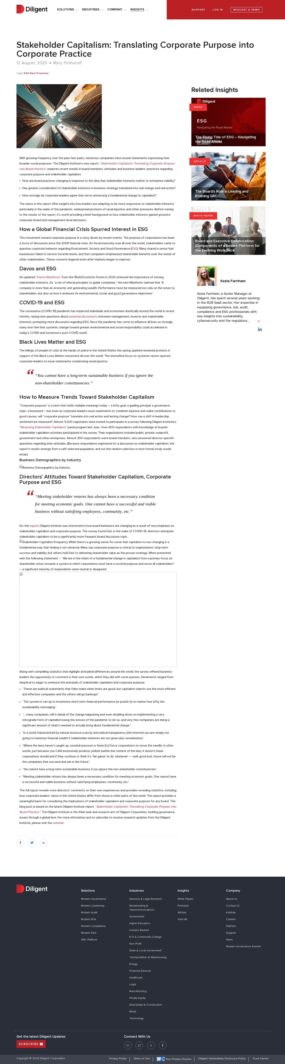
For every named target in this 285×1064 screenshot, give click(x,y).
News (229, 939)
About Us (231, 899)
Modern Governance (93, 899)
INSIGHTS (137, 9)
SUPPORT (199, 10)
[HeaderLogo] (32, 9)
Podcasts (183, 905)
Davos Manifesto (48, 277)
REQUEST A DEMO (246, 10)
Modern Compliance (93, 926)
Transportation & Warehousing (148, 957)
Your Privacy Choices (178, 1059)
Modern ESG (88, 933)
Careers (231, 919)
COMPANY (114, 9)
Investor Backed (139, 930)
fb (18, 841)
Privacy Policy (117, 1058)
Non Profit (135, 943)
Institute (231, 912)
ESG (134, 248)
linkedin (44, 841)
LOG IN (218, 10)
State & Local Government (145, 950)
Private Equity (137, 998)
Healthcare (135, 977)
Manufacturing (138, 991)
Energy (133, 964)
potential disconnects (83, 316)
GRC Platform (89, 939)
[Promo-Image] (98, 116)
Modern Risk (88, 919)
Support (231, 933)
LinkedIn (260, 329)
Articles (182, 912)
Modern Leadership (92, 905)
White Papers (185, 899)
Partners (231, 926)
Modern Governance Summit (243, 946)
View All (182, 919)
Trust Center (261, 1058)
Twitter (139, 1043)
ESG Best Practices (36, 73)
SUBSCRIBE (29, 1044)
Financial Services (140, 971)
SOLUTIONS (65, 9)
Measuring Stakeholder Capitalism (43, 427)
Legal (132, 984)
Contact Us (233, 905)
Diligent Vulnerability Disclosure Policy (222, 1058)
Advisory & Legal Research (145, 899)
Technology (136, 1018)
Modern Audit (89, 912)
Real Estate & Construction (145, 1004)
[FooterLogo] (45, 889)
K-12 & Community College (145, 937)
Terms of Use (141, 1058)
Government (136, 916)
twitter (31, 841)
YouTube (128, 1043)
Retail (132, 1011)
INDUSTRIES (90, 9)
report (34, 525)
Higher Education (139, 923)
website (58, 822)
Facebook (163, 1043)
